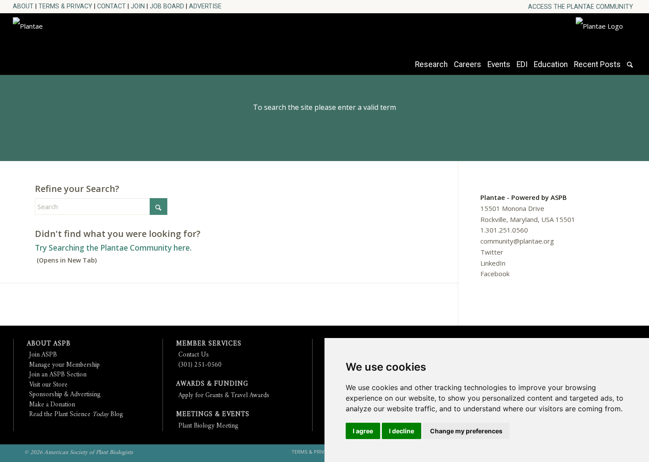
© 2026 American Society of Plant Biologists (78, 452)
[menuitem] (580, 6)
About (23, 6)
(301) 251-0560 (200, 365)
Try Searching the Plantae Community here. (113, 248)
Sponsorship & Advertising (65, 395)
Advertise (205, 6)
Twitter (491, 252)
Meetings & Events (212, 415)
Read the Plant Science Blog (76, 415)
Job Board (167, 6)
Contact (111, 6)
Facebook (494, 273)
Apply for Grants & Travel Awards (223, 396)
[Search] (630, 69)
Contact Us (193, 355)
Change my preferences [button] (466, 431)
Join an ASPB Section (58, 375)
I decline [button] (401, 431)
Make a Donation (52, 405)
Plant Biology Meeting (208, 426)
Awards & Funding (212, 384)
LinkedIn (493, 263)
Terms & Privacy (65, 6)
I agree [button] (363, 431)
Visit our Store (48, 385)
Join (138, 6)
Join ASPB (43, 355)
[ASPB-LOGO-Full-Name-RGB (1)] (92, 41)
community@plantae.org (517, 241)
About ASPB (49, 344)
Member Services (208, 344)
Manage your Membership (64, 365)
